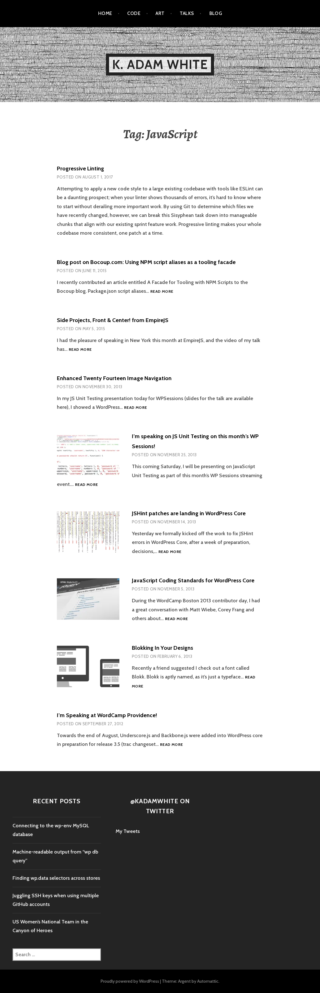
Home (105, 13)
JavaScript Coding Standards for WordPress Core (193, 580)
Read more (161, 291)
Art (160, 13)
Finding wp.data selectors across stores (56, 878)
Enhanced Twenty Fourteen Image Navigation (114, 378)
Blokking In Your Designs (162, 647)
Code (133, 13)
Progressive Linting (80, 168)
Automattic (207, 981)
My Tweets (128, 831)
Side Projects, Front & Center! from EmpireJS (112, 320)
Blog (215, 13)
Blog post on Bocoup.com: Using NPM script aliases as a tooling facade (146, 262)
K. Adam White (160, 64)
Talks (187, 13)
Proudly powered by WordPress (130, 981)
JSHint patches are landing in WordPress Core (189, 513)
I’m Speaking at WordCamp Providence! (107, 715)
